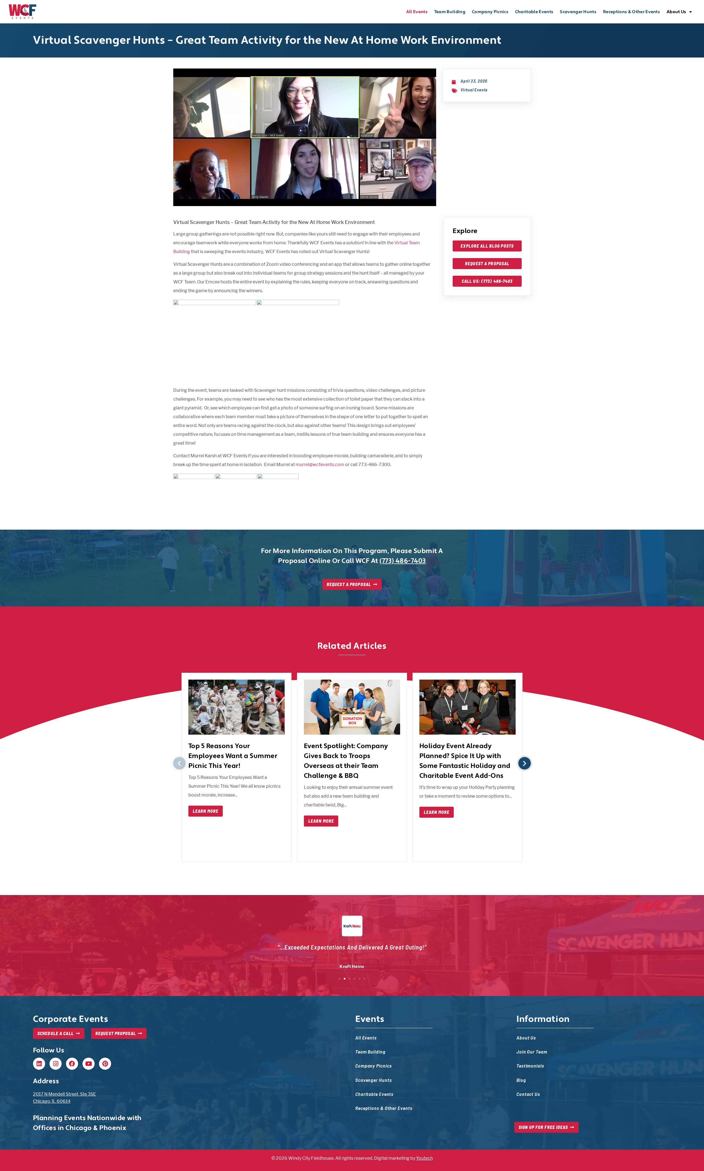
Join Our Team (531, 1051)
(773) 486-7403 (403, 561)
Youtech (424, 1158)
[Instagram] (56, 1064)
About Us (676, 12)
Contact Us (528, 1094)
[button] (179, 763)
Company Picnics (490, 12)
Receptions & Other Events (631, 12)
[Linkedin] (39, 1064)
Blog (521, 1080)
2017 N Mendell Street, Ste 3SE (64, 1094)
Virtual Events (474, 89)
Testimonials (530, 1065)
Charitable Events (534, 12)
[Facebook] (72, 1064)
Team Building (449, 12)
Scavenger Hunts (578, 12)
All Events (417, 12)
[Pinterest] (105, 1064)
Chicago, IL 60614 (51, 1101)
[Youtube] (88, 1064)
